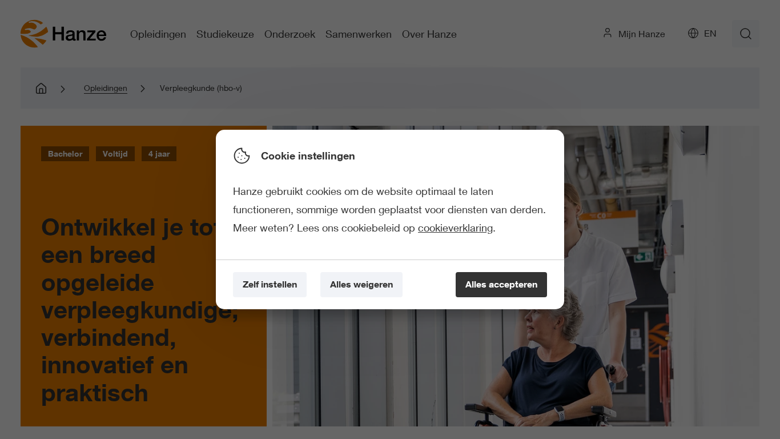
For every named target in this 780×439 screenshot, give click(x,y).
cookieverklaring (455, 227)
